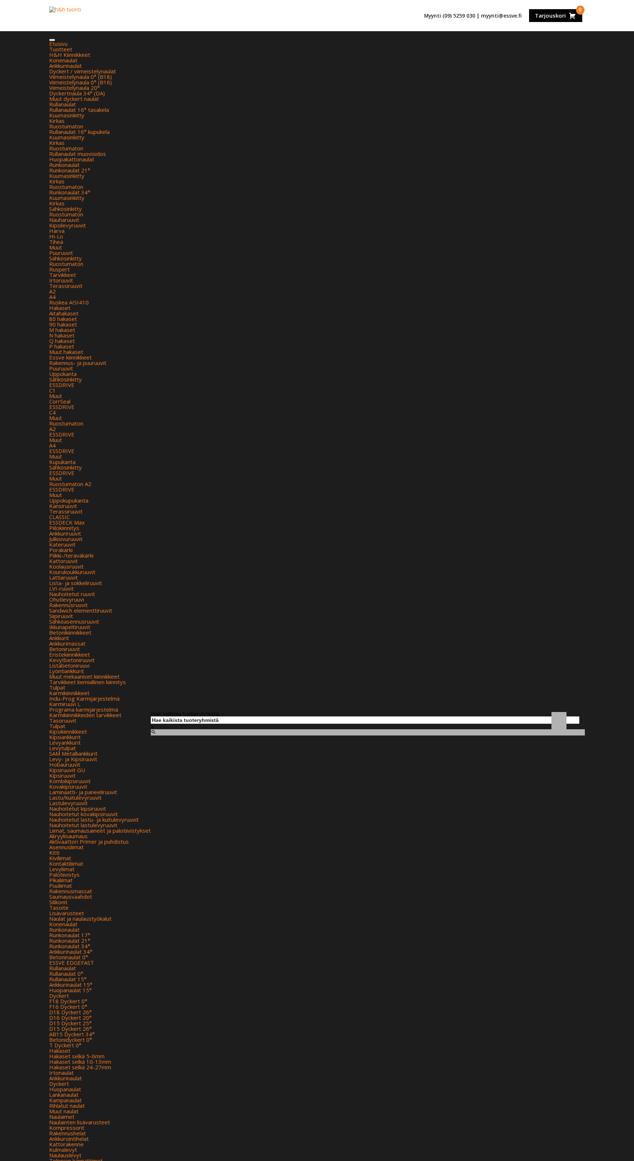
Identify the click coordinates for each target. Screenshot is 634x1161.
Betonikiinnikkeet (70, 632)
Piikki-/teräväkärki (71, 555)
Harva (57, 230)
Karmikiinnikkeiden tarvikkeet (85, 715)
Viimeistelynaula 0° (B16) (80, 82)
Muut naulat (64, 1111)
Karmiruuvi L (64, 704)
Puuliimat (60, 885)
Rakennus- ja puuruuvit (77, 362)
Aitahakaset (64, 313)
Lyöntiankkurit (66, 671)
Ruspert (59, 269)
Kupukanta (62, 462)
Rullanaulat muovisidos (77, 153)
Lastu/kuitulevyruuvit (75, 797)
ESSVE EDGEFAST (71, 962)
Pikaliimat (61, 880)
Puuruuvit (61, 252)
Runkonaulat (64, 164)
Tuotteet (60, 49)
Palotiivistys (64, 874)
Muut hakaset (66, 351)
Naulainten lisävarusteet (79, 1122)
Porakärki (61, 550)
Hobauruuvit (64, 764)
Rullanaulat (62, 104)
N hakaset (61, 335)
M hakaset (62, 329)
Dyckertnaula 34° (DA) (77, 93)
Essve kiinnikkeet (70, 357)
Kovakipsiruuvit (68, 786)
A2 (52, 291)
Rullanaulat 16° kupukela (79, 131)
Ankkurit (59, 638)
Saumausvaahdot (70, 896)
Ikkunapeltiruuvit (69, 627)
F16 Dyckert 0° (68, 1006)
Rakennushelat (67, 1133)
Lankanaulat (64, 1094)
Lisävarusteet (66, 913)
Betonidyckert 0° (70, 1039)
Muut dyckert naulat (74, 98)
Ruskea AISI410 (69, 302)
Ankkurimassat (67, 643)
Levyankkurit (65, 742)
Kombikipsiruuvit (70, 781)
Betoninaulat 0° (68, 957)
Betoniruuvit (64, 649)
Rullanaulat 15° (68, 979)
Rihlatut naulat (67, 1105)
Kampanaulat (65, 1100)
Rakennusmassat (70, 891)
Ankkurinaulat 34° (70, 951)
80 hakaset (63, 318)
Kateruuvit (62, 544)
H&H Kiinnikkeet (69, 54)
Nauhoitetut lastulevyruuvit (83, 825)
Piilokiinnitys (64, 528)
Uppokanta (63, 373)
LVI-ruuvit (61, 588)
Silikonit (58, 902)
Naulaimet (61, 1116)
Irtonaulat (61, 1072)
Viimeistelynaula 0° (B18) (80, 76)
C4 (52, 412)
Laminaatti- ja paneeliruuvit (83, 792)
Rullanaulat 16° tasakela (79, 109)
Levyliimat (61, 869)
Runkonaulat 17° (69, 935)
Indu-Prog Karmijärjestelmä (84, 698)
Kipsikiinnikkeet (68, 731)
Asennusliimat (66, 847)
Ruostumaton (66, 126)
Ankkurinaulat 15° (70, 984)
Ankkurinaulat (65, 65)
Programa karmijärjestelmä (83, 709)
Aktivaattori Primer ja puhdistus (89, 841)
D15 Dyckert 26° (70, 1028)
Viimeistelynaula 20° (74, 87)
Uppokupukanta (68, 500)
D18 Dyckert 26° (70, 1012)
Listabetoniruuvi (69, 665)
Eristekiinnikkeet (69, 654)
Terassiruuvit (66, 285)
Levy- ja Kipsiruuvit (73, 759)
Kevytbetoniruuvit (72, 660)
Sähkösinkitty (65, 208)
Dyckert (59, 995)
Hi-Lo (56, 236)
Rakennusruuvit (68, 605)
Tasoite (59, 907)
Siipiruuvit (61, 616)
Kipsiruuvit (62, 775)
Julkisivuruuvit (66, 539)
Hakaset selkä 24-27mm (80, 1067)
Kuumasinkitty (66, 115)
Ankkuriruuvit (65, 533)
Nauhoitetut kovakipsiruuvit (83, 814)
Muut (55, 247)
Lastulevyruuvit (68, 803)
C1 (52, 390)
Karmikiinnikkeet (69, 693)
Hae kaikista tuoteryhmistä (185, 713)
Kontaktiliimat (66, 863)
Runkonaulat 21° (69, 170)
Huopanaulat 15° (70, 990)
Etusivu (58, 43)
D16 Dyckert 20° (70, 1017)
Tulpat (57, 687)
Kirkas (57, 120)
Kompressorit (66, 1127)
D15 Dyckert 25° (70, 1023)
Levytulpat (62, 748)
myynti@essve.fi (501, 15)
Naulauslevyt (65, 1155)
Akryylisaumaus (68, 836)
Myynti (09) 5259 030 (449, 15)
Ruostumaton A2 (70, 484)
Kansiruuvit (63, 506)
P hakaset (61, 346)
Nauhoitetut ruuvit (72, 594)
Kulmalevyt (63, 1149)
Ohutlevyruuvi (66, 599)
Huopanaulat (65, 1089)
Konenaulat (63, 60)
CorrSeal (59, 401)
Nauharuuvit (64, 219)
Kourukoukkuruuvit (72, 572)
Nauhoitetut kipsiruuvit (77, 808)
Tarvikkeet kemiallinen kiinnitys (87, 682)
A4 (52, 296)
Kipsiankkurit (65, 737)
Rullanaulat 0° (66, 973)
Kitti (54, 852)
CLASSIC (59, 517)
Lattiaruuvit (63, 577)
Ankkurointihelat (69, 1138)
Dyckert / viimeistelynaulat (82, 71)
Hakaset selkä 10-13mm (80, 1061)
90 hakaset (63, 324)
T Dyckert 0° (65, 1045)
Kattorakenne (66, 1144)
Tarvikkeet (62, 274)
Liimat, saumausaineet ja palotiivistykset (100, 830)
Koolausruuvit (66, 566)
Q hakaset (62, 340)
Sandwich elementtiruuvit (80, 610)
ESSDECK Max (67, 522)
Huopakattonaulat (71, 159)
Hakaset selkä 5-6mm (77, 1056)
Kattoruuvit (63, 561)
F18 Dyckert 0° (68, 1001)
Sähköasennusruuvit (74, 621)
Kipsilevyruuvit (67, 225)
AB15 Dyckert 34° (72, 1034)
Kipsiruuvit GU (67, 770)
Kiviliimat (60, 858)
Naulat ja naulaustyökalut (80, 918)
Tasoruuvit (62, 720)
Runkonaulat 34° (69, 192)
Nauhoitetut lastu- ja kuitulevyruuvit (94, 819)
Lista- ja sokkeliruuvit (75, 583)
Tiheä (56, 241)
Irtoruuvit (61, 280)
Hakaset (59, 307)
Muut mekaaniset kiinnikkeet (84, 676)
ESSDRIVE (61, 384)
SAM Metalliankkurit (73, 753)
